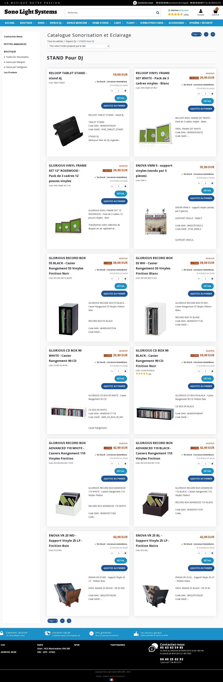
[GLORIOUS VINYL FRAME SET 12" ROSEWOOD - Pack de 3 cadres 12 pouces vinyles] (68, 245)
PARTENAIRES (118, 644)
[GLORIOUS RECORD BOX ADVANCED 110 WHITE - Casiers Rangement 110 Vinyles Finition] (68, 522)
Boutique (26, 22)
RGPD (40, 644)
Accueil (10, 22)
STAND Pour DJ (86, 41)
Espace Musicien (77, 22)
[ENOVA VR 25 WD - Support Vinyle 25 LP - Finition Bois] (68, 612)
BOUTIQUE (10, 51)
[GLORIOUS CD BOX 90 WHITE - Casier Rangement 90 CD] (68, 430)
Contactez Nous (13, 36)
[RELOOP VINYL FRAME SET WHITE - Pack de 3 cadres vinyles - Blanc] (155, 152)
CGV (3, 644)
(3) (150, 374)
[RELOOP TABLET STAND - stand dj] (68, 149)
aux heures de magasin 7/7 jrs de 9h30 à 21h (179, 3)
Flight (131, 22)
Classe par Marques (15, 62)
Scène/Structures (151, 22)
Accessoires (176, 22)
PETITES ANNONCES (15, 44)
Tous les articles (55, 41)
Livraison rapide (61, 632)
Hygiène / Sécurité (200, 22)
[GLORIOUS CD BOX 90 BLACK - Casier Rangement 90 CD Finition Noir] (155, 430)
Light (117, 22)
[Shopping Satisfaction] (178, 10)
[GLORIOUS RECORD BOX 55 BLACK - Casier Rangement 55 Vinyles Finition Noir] (68, 337)
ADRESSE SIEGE (8, 652)
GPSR (76, 644)
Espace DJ (55, 22)
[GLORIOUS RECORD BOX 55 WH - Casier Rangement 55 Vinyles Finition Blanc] (155, 337)
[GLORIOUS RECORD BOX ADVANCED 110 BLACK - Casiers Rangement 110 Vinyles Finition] (155, 522)
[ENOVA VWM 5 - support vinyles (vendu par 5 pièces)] (155, 242)
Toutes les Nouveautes (17, 56)
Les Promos (10, 72)
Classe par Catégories (16, 67)
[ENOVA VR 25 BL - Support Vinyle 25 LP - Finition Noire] (155, 612)
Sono (41, 22)
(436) (186, 14)
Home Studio (100, 22)
